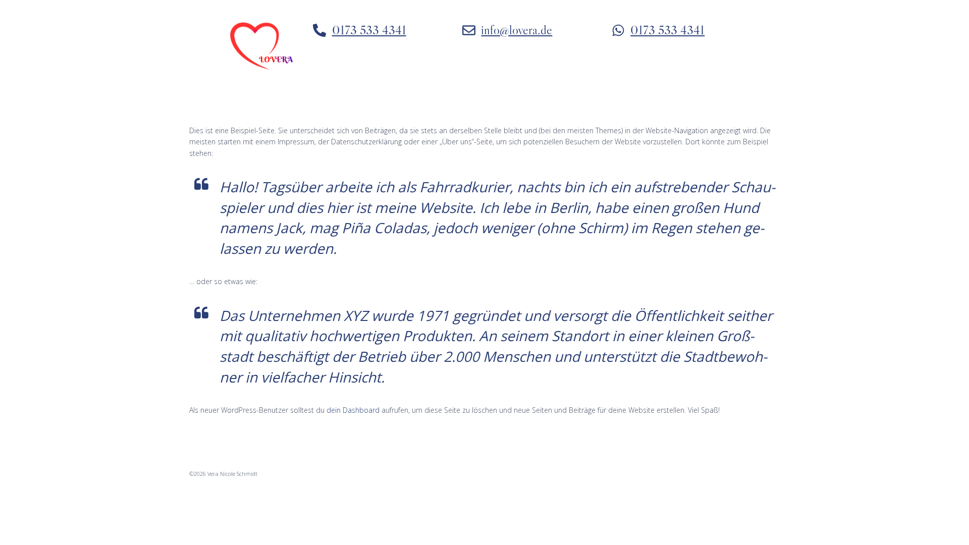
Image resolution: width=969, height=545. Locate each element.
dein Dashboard (353, 410)
